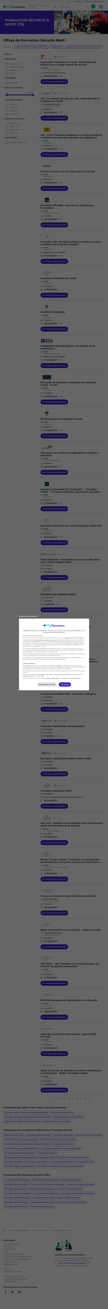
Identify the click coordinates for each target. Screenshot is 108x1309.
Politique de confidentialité (51, 678)
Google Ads (58, 665)
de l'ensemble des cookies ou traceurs (45, 640)
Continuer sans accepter (28, 616)
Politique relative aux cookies (72, 678)
